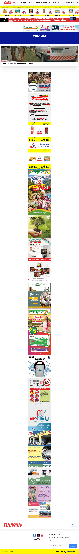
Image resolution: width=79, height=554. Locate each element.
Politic (56, 2)
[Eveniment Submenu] (74, 2)
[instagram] (71, 21)
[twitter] (74, 18)
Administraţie (42, 2)
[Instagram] (42, 535)
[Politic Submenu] (60, 2)
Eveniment (68, 2)
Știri (31, 2)
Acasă (23, 2)
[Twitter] (38, 535)
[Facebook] (34, 535)
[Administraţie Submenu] (49, 2)
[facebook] (71, 18)
